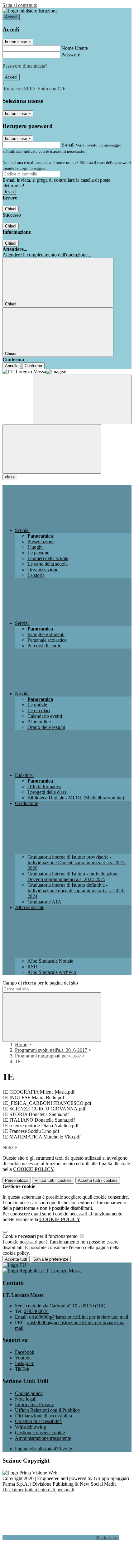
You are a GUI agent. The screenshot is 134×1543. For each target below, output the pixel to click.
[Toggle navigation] (51, 449)
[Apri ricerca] (82, 399)
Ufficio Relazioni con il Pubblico (47, 1410)
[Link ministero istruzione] (30, 10)
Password (70, 54)
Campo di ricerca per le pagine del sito (40, 982)
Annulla (11, 365)
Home (21, 1044)
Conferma (33, 365)
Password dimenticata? (24, 66)
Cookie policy (29, 1393)
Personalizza (16, 1180)
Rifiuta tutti (53, 1180)
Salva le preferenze (50, 1259)
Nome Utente (74, 48)
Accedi (11, 17)
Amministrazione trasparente (43, 1438)
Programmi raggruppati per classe (48, 1055)
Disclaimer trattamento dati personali (38, 1489)
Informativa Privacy (34, 1404)
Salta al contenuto (19, 5)
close (10, 477)
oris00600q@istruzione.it (78, 1317)
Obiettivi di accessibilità (38, 1421)
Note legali (25, 1399)
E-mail (67, 144)
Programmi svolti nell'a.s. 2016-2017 (51, 1050)
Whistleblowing (30, 1427)
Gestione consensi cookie (40, 1432)
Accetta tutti (97, 1180)
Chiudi (10, 209)
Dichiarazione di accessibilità (43, 1415)
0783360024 (36, 1311)
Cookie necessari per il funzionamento (40, 1236)
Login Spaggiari (33, 168)
